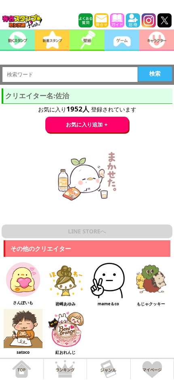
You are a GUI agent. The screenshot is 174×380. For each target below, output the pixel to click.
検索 (155, 73)
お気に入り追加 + (87, 125)
